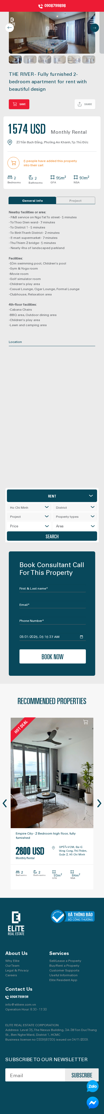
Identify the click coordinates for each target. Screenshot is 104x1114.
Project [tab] (75, 200)
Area (59, 526)
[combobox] (29, 507)
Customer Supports (64, 970)
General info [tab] (32, 200)
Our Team (12, 965)
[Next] (95, 803)
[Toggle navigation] (93, 22)
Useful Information (63, 975)
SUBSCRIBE (81, 1075)
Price (14, 526)
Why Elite (12, 960)
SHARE (88, 104)
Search (52, 536)
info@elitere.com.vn (20, 1004)
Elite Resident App (63, 980)
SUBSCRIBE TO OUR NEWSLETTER (46, 1059)
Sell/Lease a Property (65, 960)
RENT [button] (52, 496)
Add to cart (86, 722)
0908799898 (55, 5)
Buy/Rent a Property (64, 965)
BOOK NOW (53, 656)
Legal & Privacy (17, 970)
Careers (11, 975)
